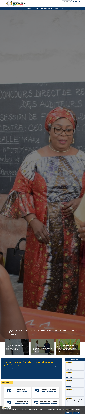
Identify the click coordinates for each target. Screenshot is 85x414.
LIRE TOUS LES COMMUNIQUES (32, 374)
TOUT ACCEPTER (76, 412)
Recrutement (44, 8)
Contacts (64, 8)
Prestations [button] (29, 8)
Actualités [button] (50, 8)
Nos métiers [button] (36, 8)
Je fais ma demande (21, 391)
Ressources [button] (57, 8)
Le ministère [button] (22, 8)
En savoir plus (68, 369)
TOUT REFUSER (69, 412)
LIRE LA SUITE (13, 334)
